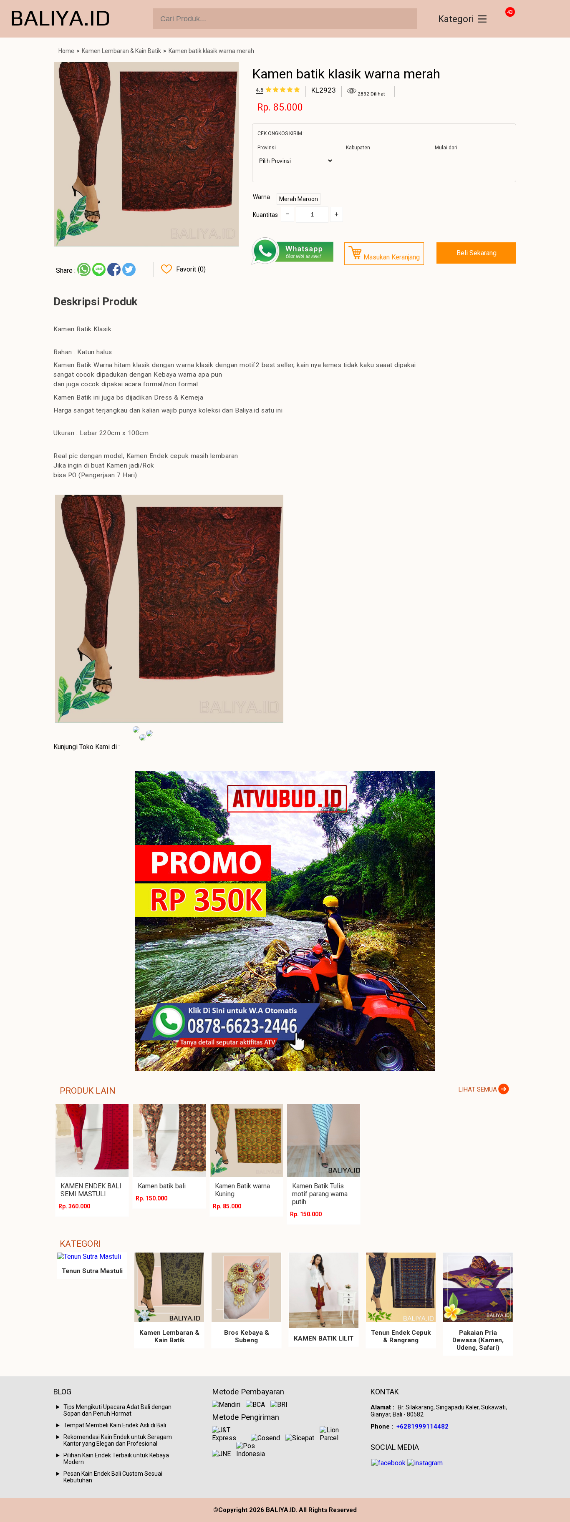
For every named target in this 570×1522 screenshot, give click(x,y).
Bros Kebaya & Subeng (246, 1336)
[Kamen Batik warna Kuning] (246, 1140)
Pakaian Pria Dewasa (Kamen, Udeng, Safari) (478, 1340)
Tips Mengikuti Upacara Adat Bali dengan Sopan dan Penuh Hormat (117, 1410)
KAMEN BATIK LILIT (323, 1338)
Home (66, 51)
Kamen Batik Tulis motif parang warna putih (320, 1194)
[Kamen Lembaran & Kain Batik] (169, 1287)
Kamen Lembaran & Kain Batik (121, 51)
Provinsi (266, 148)
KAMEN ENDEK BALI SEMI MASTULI (91, 1190)
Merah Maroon (298, 199)
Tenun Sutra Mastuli (92, 1271)
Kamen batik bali (162, 1186)
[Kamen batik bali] (169, 1140)
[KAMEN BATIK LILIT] (323, 1290)
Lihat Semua (478, 1089)
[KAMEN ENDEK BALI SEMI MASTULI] (92, 1140)
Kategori (456, 19)
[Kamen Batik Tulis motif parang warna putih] (323, 1140)
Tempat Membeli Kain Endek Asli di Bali (114, 1425)
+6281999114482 (422, 1426)
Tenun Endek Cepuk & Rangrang (401, 1336)
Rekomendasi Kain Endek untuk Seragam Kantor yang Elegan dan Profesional (117, 1440)
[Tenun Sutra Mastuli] (92, 1256)
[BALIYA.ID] (60, 18)
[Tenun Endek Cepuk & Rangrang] (401, 1287)
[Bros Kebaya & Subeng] (246, 1287)
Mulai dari (446, 148)
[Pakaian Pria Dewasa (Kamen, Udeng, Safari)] (478, 1287)
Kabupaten (358, 148)
